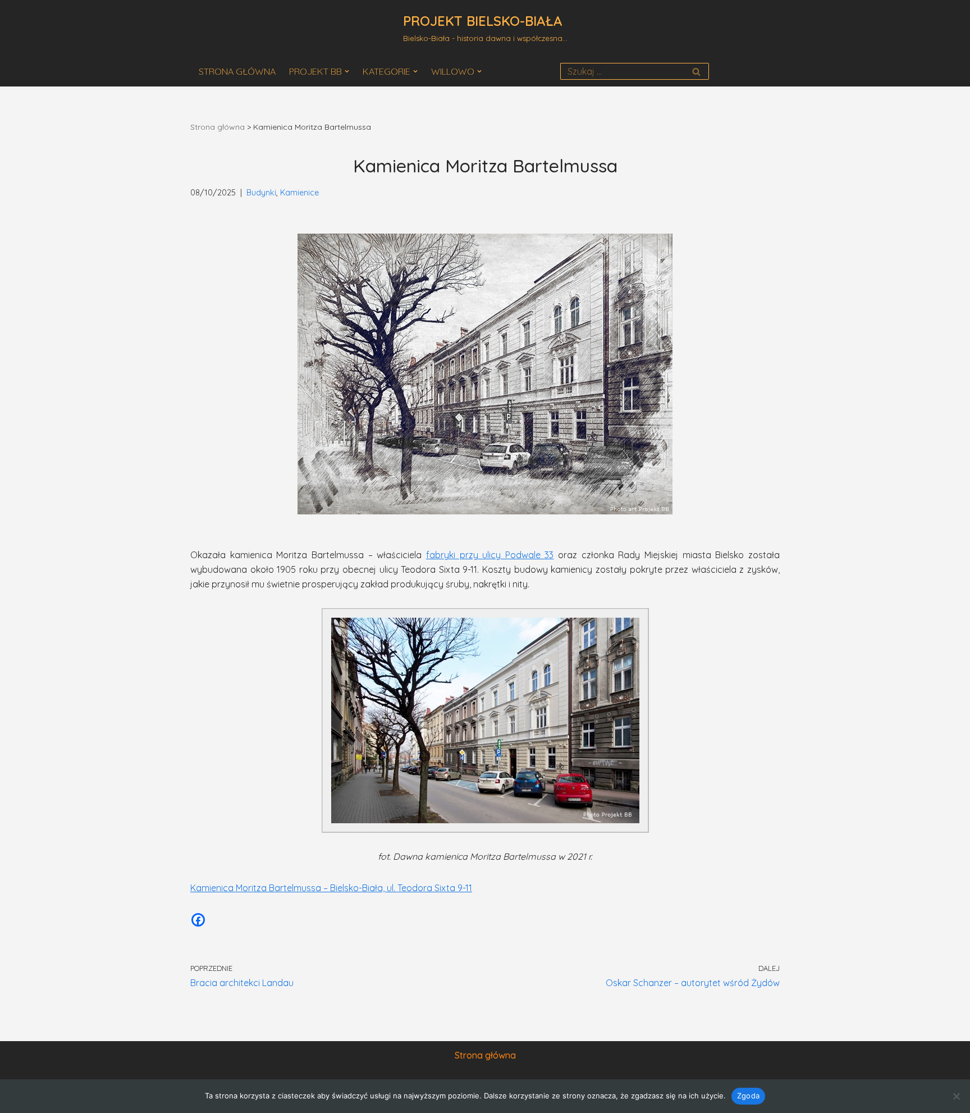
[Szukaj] (696, 71)
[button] (347, 71)
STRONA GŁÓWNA (237, 71)
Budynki (261, 193)
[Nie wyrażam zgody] (956, 1096)
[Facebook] (198, 920)
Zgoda (748, 1095)
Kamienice (299, 193)
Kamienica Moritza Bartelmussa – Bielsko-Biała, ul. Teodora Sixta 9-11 (331, 887)
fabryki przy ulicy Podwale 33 (490, 554)
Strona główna (217, 127)
